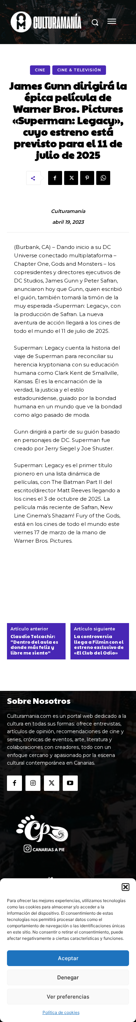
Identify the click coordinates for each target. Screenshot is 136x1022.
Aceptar (68, 958)
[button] (125, 887)
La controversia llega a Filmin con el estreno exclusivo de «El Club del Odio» (99, 645)
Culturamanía (68, 211)
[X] (71, 178)
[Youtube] (70, 783)
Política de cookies (61, 1012)
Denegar (68, 977)
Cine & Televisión (79, 69)
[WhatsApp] (103, 178)
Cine (40, 69)
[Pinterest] (87, 178)
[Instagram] (32, 783)
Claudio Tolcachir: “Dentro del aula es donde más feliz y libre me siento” (34, 645)
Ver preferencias (68, 996)
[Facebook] (55, 178)
